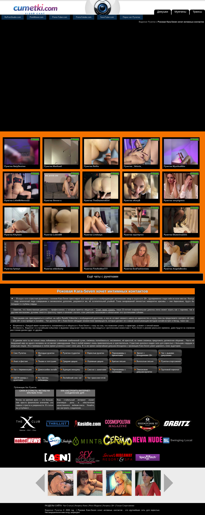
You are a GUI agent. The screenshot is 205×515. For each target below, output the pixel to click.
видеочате (138, 298)
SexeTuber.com (107, 17)
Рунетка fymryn (12, 268)
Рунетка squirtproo (134, 234)
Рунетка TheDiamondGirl (97, 200)
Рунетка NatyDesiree (15, 166)
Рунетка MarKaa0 (53, 166)
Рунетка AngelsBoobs (175, 268)
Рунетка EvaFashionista (136, 268)
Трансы (197, 11)
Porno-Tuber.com (59, 17)
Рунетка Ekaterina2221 (175, 234)
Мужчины (180, 11)
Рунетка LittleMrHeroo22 (17, 200)
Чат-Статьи (68, 505)
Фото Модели (95, 505)
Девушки (162, 11)
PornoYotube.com (83, 17)
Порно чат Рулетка (131, 17)
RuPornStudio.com (13, 17)
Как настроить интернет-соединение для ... (76, 392)
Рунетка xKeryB (132, 200)
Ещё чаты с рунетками (102, 276)
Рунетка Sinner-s (53, 200)
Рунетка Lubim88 (53, 234)
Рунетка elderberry (53, 268)
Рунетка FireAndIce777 (96, 268)
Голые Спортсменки (125, 505)
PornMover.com (36, 17)
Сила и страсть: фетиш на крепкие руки (34, 392)
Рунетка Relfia (91, 166)
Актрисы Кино (81, 505)
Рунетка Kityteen (13, 234)
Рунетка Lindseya (93, 234)
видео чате (23, 298)
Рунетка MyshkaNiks (174, 166)
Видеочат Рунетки (147, 22)
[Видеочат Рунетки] (35, 15)
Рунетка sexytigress (174, 200)
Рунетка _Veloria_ (133, 166)
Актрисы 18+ (109, 505)
